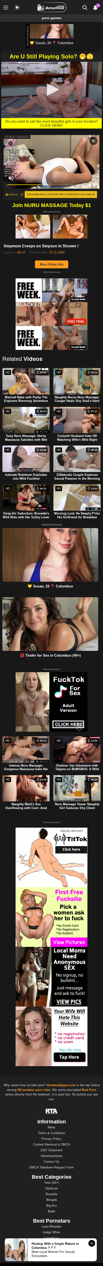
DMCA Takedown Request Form (51, 1167)
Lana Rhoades (52, 1226)
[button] (51, 89)
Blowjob (51, 1200)
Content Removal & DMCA (51, 1144)
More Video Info (51, 264)
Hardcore (51, 1188)
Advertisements (52, 1156)
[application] (51, 90)
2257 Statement (51, 1150)
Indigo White (51, 1232)
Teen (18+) (51, 1182)
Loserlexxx (51, 1238)
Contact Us (51, 1161)
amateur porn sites (36, 1090)
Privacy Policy (51, 1139)
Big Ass (51, 1205)
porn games (51, 18)
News (51, 1127)
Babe (51, 1211)
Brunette (51, 1194)
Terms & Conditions (51, 1133)
